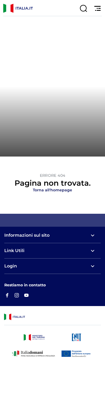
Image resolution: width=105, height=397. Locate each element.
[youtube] (26, 295)
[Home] (4, 8)
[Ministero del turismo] (34, 337)
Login (10, 266)
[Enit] (76, 337)
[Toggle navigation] (96, 8)
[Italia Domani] (33, 354)
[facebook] (7, 295)
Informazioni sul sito (27, 235)
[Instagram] (16, 295)
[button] (83, 8)
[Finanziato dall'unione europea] (77, 354)
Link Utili (14, 250)
